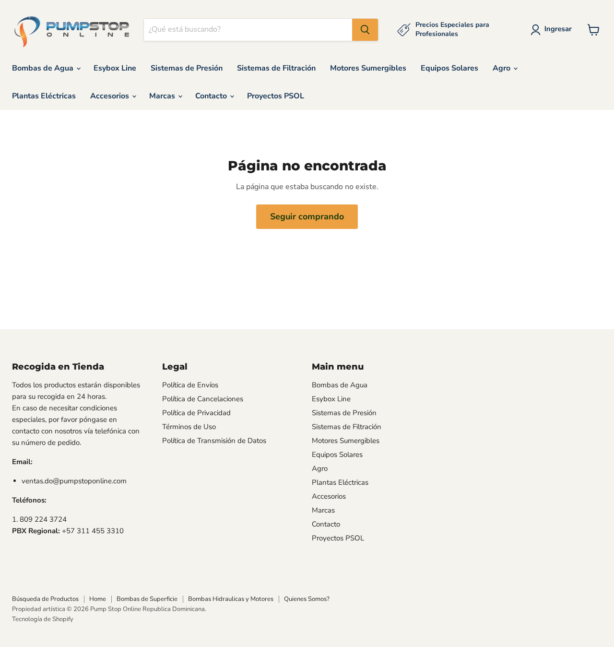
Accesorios (110, 96)
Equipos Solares (449, 68)
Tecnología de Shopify (42, 619)
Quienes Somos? (307, 599)
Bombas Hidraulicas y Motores (230, 599)
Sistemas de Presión (187, 68)
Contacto (212, 96)
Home (97, 599)
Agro (502, 68)
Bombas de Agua (43, 68)
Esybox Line (115, 68)
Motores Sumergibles (368, 68)
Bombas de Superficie (147, 599)
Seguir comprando (307, 216)
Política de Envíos (190, 385)
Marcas (163, 96)
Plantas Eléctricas (44, 96)
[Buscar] (365, 30)
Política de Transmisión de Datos (214, 440)
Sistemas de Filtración (276, 68)
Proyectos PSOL (275, 96)
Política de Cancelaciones (202, 399)
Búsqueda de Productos (45, 599)
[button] (553, 30)
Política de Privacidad (196, 413)
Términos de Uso (189, 426)
